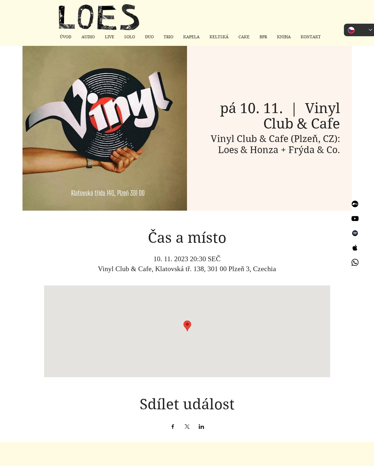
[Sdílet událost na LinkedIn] (201, 426)
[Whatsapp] (355, 262)
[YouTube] (355, 218)
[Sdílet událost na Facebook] (173, 426)
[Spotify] (355, 233)
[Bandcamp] (355, 204)
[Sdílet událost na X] (187, 426)
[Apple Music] (355, 247)
